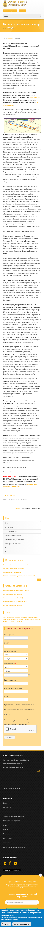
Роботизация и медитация (12, 572)
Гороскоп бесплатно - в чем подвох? (15, 565)
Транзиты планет (10, 495)
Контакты (6, 834)
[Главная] (15, 3)
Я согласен (6, 924)
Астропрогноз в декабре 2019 (13, 594)
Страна (7, 696)
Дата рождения (10, 663)
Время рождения (10, 651)
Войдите (17, 508)
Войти (22, 11)
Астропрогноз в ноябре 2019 (13, 598)
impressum (6, 843)
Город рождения (10, 680)
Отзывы (7, 552)
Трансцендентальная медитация (13, 617)
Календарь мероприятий (11, 821)
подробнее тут (34, 97)
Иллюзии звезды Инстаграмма (13, 568)
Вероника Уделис (8, 621)
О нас (7, 548)
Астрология (9, 527)
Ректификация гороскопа (13, 544)
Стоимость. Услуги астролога (14, 540)
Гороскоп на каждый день (26, 619)
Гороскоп (37, 619)
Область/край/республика (13, 688)
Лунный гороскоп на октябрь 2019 (15, 601)
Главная (9, 38)
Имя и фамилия (10, 635)
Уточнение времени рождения (13, 816)
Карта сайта (7, 838)
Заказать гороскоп (10, 11)
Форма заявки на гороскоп (13, 535)
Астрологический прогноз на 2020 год (16, 590)
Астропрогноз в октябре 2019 (13, 605)
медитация (14, 619)
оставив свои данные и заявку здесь (20, 485)
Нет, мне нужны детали (21, 924)
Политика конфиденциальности (14, 847)
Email (6, 643)
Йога (6, 523)
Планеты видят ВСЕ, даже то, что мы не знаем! (19, 576)
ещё (39, 579)
